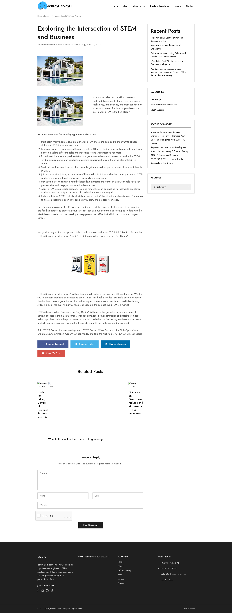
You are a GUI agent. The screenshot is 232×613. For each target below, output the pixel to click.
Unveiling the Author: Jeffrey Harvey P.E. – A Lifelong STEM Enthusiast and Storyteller (169, 151)
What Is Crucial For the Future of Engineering (75, 439)
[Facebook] (38, 591)
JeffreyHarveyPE (47, 44)
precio (153, 132)
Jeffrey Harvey (139, 6)
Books (121, 579)
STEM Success (157, 109)
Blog (125, 6)
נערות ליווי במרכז (158, 159)
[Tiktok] (51, 591)
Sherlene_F (156, 135)
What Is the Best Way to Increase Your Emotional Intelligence (168, 63)
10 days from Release (170, 132)
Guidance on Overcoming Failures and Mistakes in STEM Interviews (136, 403)
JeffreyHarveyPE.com (53, 608)
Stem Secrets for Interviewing (71, 44)
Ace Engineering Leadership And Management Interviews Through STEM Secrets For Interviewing (168, 72)
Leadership (156, 99)
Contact (190, 6)
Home (115, 6)
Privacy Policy (189, 608)
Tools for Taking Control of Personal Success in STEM (42, 404)
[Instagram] (47, 591)
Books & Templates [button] (159, 6)
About (178, 6)
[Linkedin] (42, 591)
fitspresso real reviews (161, 147)
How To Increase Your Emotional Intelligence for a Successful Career (168, 139)
